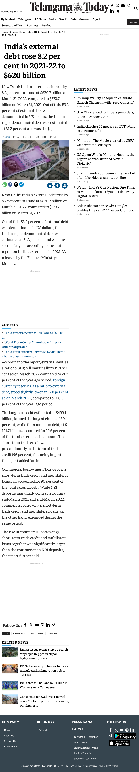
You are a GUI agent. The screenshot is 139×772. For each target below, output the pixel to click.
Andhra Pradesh (82, 753)
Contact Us (10, 740)
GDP (32, 634)
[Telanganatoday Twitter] (31, 625)
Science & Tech (81, 758)
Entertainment (80, 19)
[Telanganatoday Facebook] (25, 625)
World (63, 19)
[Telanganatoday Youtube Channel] (37, 625)
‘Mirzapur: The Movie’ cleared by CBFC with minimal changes (105, 142)
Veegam (114, 765)
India (52, 19)
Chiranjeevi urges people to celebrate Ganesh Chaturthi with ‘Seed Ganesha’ (105, 99)
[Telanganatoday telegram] (53, 625)
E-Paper (133, 22)
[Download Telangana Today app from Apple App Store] (50, 186)
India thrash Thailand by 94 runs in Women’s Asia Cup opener (44, 685)
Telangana (24, 19)
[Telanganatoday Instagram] (42, 625)
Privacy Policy (11, 746)
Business (32, 25)
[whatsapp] (4, 184)
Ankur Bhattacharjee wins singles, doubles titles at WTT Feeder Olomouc (105, 207)
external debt (19, 634)
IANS (7, 137)
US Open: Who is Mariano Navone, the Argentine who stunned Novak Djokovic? (105, 158)
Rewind (47, 25)
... (55, 25)
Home (5, 32)
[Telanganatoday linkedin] (48, 625)
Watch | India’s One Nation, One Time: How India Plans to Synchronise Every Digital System (106, 191)
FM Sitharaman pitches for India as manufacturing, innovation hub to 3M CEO (44, 670)
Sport (96, 19)
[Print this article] (65, 186)
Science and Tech (13, 25)
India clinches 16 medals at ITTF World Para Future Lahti (106, 128)
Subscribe (44, 730)
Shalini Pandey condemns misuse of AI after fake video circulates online (106, 175)
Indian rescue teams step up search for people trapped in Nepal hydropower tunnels (44, 653)
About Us (9, 735)
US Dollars (52, 634)
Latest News (85, 89)
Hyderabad (8, 19)
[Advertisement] (35, 590)
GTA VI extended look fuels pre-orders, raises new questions (105, 114)
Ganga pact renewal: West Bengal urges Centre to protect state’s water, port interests (44, 700)
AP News (40, 19)
